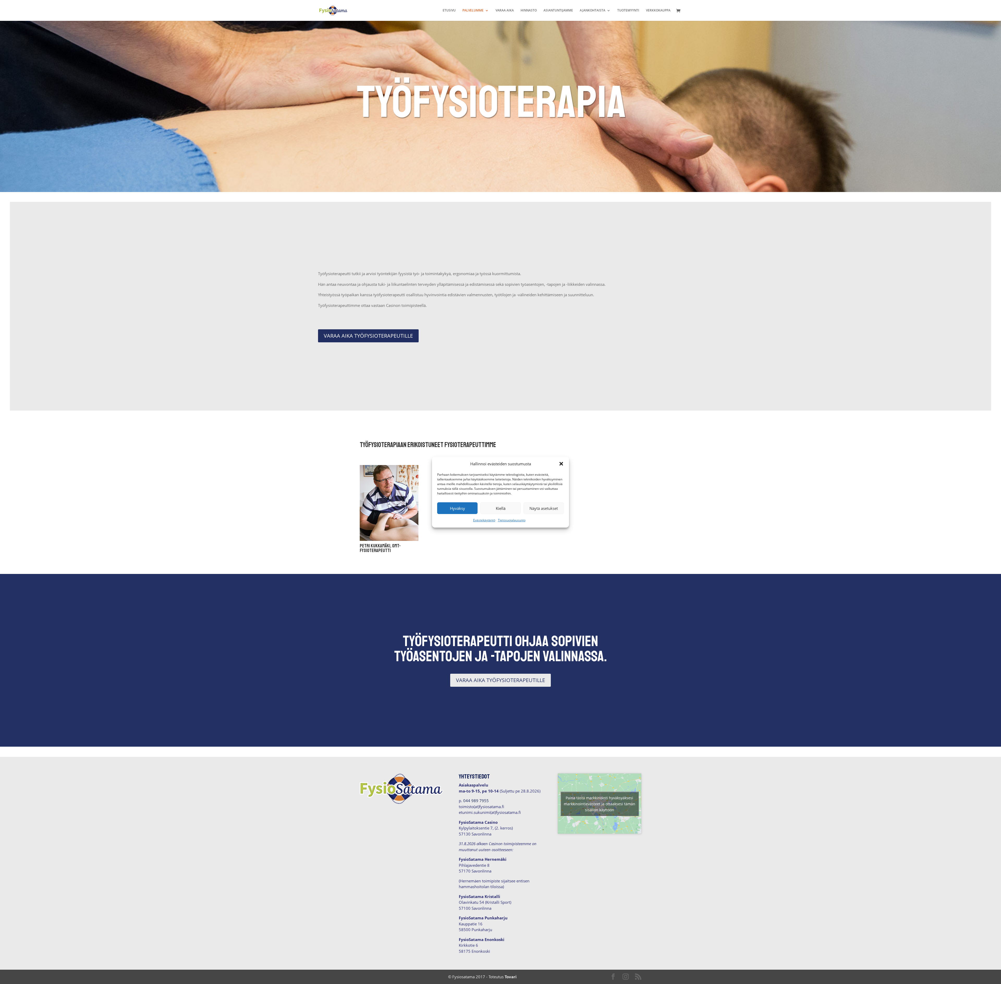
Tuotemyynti (628, 11)
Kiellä (500, 508)
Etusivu (449, 11)
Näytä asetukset (543, 508)
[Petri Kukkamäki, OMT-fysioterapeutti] (389, 539)
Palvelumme (473, 11)
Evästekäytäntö (484, 520)
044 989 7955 (476, 800)
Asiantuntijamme (558, 11)
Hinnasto (529, 11)
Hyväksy (457, 508)
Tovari (511, 976)
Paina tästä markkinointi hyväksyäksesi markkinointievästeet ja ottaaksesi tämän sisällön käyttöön (599, 803)
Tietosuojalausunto (512, 520)
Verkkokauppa (658, 11)
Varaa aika (505, 11)
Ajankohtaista (592, 11)
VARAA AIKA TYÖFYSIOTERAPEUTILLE (368, 335)
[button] (561, 463)
